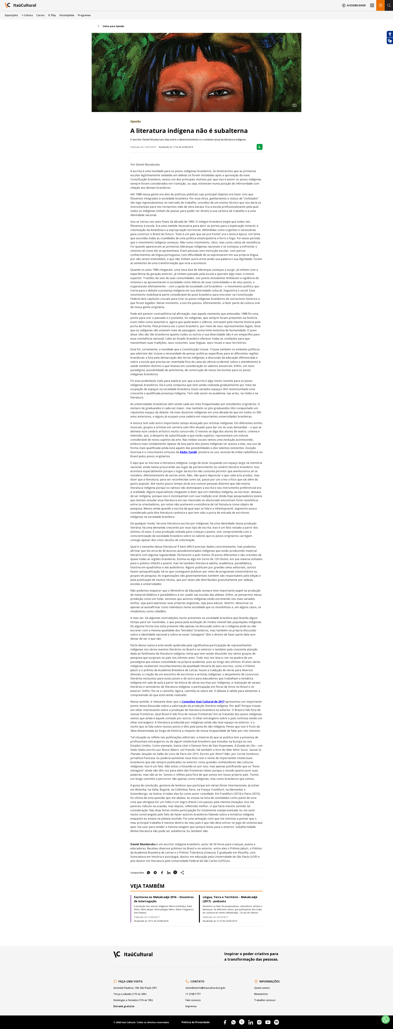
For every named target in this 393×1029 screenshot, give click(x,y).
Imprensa (190, 1006)
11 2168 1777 (192, 994)
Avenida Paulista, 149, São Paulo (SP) (135, 988)
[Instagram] (259, 1022)
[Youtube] (268, 1022)
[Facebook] (225, 1022)
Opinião (135, 121)
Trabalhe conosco (264, 1000)
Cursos (40, 15)
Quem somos (262, 988)
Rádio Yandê (188, 452)
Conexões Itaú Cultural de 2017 (203, 701)
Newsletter (261, 994)
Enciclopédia (67, 15)
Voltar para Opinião (113, 26)
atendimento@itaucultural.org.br (205, 988)
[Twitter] (242, 1022)
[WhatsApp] (233, 1022)
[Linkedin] (251, 1022)
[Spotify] (276, 1022)
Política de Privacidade (196, 1022)
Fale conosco (193, 1000)
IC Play (52, 15)
